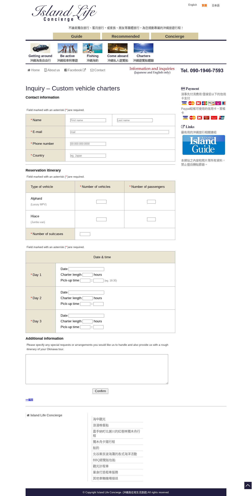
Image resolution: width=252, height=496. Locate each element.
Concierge (174, 36)
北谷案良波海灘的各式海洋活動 (115, 454)
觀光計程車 (101, 466)
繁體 (204, 5)
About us (53, 70)
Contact (99, 70)
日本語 (216, 5)
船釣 (96, 448)
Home (35, 70)
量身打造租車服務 (105, 472)
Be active (67, 58)
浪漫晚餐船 (101, 425)
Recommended (126, 36)
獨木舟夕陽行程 (104, 441)
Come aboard (117, 58)
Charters (143, 58)
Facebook (75, 70)
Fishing (92, 58)
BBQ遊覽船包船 (104, 460)
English (192, 4)
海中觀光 (99, 419)
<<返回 (29, 399)
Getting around (40, 58)
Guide (76, 36)
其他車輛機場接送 (105, 478)
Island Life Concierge (46, 415)
